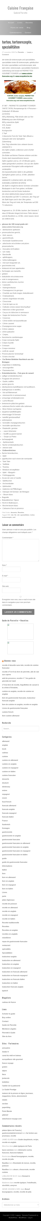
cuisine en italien (8, 771)
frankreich (6, 824)
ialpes (4, 1071)
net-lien (5, 1104)
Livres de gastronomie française (15, 708)
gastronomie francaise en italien (15, 855)
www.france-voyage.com (12, 1119)
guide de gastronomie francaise (14, 862)
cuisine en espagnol (10, 768)
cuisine (5, 756)
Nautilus (5, 1163)
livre (3, 873)
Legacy (18, 1215)
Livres (4, 892)
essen (4, 798)
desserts (14, 512)
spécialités (6, 949)
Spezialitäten (7, 953)
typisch (5, 991)
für (15, 515)
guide (4, 858)
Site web (5, 586)
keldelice (5, 1082)
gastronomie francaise (11, 839)
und (14, 517)
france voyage (7, 1063)
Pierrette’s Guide (8, 1033)
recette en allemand (10, 907)
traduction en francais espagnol (14, 975)
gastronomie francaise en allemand (16, 843)
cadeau (5, 753)
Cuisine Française (20, 8)
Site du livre (6, 1036)
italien (4, 870)
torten (32, 515)
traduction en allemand (11, 960)
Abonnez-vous (10, 660)
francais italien (8, 817)
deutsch (5, 783)
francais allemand (9, 806)
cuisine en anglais (9, 764)
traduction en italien (10, 983)
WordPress (22, 1217)
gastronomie (7, 832)
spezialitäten (24, 515)
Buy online (6, 1017)
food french (6, 802)
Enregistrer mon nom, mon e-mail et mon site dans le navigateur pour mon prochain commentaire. (18, 602)
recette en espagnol (10, 915)
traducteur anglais (9, 957)
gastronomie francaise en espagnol (16, 851)
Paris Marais (7, 1111)
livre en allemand (9, 877)
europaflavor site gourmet (12, 1059)
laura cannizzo (8, 1150)
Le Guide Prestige (9, 1089)
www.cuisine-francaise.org (12, 227)
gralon (4, 1067)
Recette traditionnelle (10, 923)
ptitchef (5, 1115)
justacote (5, 1078)
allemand (5, 741)
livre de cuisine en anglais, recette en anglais (20, 704)
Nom (4, 565)
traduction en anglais (10, 964)
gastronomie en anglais (11, 836)
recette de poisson (9, 904)
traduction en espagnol (11, 968)
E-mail (5, 576)
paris (4, 896)
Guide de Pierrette (9, 1025)
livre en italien (7, 889)
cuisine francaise (9, 775)
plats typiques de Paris (23, 1146)
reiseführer (6, 938)
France (5, 821)
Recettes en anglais (10, 930)
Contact (5, 1021)
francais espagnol (9, 813)
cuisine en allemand (10, 760)
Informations (7, 866)
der (12, 515)
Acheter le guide (8, 1014)
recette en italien (8, 919)
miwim (4, 1100)
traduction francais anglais (12, 987)
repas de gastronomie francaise (14, 941)
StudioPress (13, 1217)
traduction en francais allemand (14, 972)
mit (18, 515)
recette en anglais (9, 911)
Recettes (21, 512)
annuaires (6, 1048)
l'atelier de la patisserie (11, 1086)
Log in (30, 1217)
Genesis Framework (29, 1215)
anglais (5, 745)
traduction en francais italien (13, 979)
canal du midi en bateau (11, 1055)
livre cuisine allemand (10, 716)
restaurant (6, 945)
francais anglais (8, 809)
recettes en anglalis (10, 934)
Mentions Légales (9, 1029)
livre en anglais (8, 881)
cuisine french (7, 712)
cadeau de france (9, 1002)
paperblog (6, 1107)
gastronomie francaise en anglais (15, 847)
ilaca (4, 1074)
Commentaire (7, 538)
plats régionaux (8, 900)
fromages (6, 828)
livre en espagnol (9, 885)
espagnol (6, 794)
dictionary (6, 787)
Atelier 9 (5, 1052)
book (4, 749)
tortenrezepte (7, 517)
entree (4, 790)
